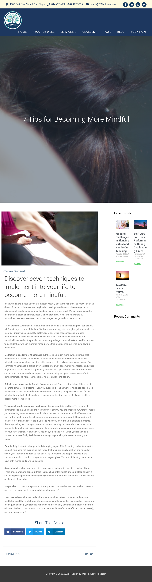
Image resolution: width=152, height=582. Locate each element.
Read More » (121, 262)
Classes (88, 32)
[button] (14, 531)
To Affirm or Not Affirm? (121, 288)
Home (22, 32)
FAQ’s (107, 32)
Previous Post (11, 553)
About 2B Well (43, 32)
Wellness (8, 271)
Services (67, 32)
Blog (121, 32)
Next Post (89, 553)
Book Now (138, 32)
